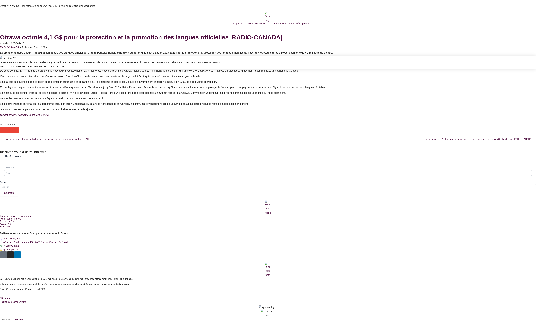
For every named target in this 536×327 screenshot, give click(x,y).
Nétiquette (5, 298)
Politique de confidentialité (13, 302)
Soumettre (9, 193)
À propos (304, 23)
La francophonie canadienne (241, 23)
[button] (3, 130)
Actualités (295, 23)
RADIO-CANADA (9, 47)
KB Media (20, 319)
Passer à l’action (282, 23)
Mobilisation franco (264, 23)
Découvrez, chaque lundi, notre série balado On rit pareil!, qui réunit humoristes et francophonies (47, 6)
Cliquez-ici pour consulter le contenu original (24, 115)
